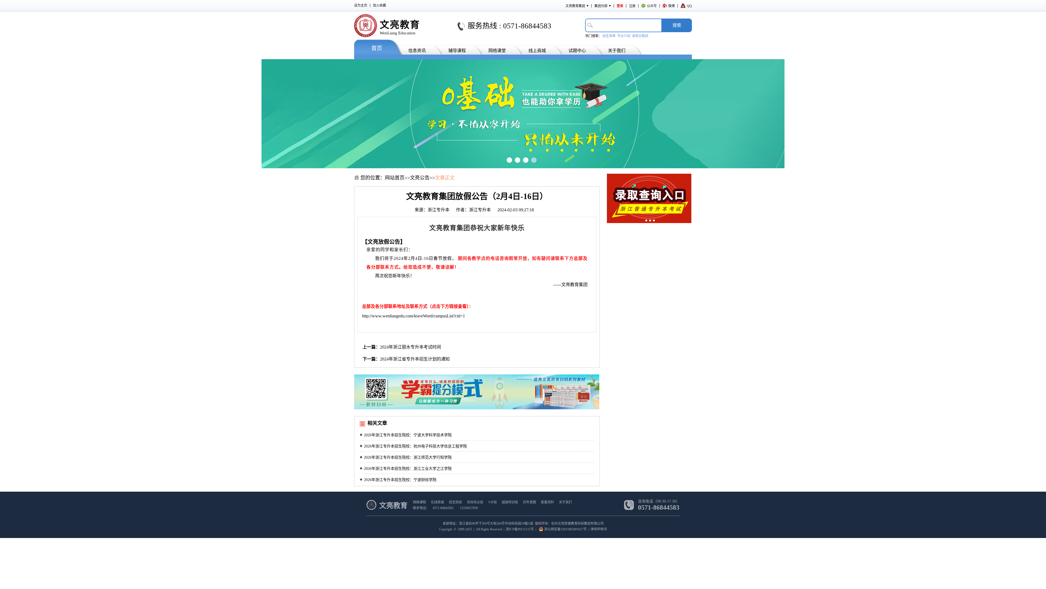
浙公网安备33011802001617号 (565, 529)
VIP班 (492, 502)
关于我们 (616, 50)
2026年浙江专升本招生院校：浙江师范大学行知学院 (408, 457)
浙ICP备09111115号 (520, 529)
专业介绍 (623, 36)
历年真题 (529, 502)
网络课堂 (497, 50)
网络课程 (419, 502)
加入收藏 (379, 5)
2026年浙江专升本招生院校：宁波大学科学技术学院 (408, 435)
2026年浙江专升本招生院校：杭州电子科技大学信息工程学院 (415, 446)
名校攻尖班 (475, 502)
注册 (632, 6)
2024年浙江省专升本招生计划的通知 (415, 359)
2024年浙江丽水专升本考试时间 (410, 347)
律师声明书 (599, 529)
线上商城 (537, 50)
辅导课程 (457, 50)
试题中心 (577, 50)
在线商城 (437, 502)
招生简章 (609, 36)
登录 (620, 6)
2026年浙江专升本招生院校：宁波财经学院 (400, 480)
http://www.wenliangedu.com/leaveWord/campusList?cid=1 (413, 316)
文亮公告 (420, 178)
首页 (376, 48)
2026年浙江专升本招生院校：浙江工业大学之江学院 (408, 469)
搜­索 (677, 25)
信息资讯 (417, 50)
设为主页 (360, 5)
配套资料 (547, 502)
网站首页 (395, 178)
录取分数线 (640, 36)
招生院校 (455, 502)
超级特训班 (510, 502)
